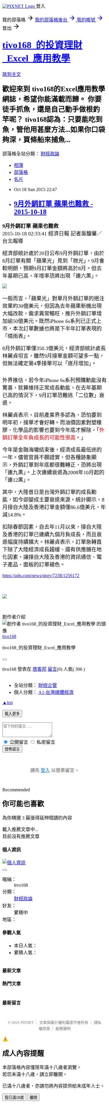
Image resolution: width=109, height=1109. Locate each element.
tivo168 (9, 636)
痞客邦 (40, 669)
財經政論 (50, 153)
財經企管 (47, 685)
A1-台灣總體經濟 (56, 692)
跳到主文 (11, 74)
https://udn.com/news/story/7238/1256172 (40, 575)
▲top (7, 702)
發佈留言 (12, 749)
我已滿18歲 (14, 1097)
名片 (18, 179)
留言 (52, 669)
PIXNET (27, 1022)
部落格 (21, 172)
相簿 (18, 165)
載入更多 (12, 714)
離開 (33, 1097)
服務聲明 (63, 1028)
